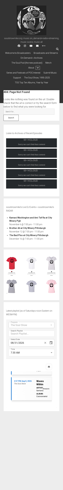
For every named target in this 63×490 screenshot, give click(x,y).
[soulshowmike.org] (31, 34)
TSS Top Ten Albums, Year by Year (31, 82)
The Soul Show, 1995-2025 (37, 77)
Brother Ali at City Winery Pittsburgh (27, 228)
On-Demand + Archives (31, 58)
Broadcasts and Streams (46, 53)
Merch (48, 63)
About (31, 67)
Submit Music (50, 73)
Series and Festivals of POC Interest (23, 73)
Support (17, 77)
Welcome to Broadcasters (18, 53)
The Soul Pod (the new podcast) (26, 63)
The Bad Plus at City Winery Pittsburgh (28, 235)
